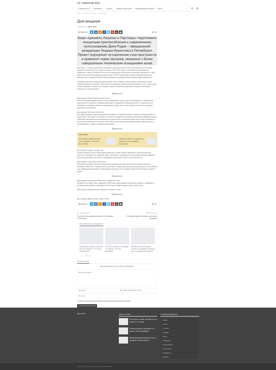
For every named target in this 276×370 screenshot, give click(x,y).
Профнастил (167, 353)
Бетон (165, 336)
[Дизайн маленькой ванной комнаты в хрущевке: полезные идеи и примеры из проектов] (143, 236)
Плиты (166, 324)
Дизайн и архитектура (124, 9)
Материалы (98, 9)
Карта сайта (81, 313)
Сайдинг (166, 332)
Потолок (166, 328)
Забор (165, 320)
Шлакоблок (167, 340)
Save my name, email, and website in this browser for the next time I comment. (105, 301)
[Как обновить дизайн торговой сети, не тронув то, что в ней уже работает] (110, 141)
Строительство (83, 9)
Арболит (166, 357)
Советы (159, 9)
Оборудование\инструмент (144, 9)
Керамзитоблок (168, 344)
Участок (109, 9)
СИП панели (167, 348)
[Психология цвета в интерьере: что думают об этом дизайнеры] (151, 141)
